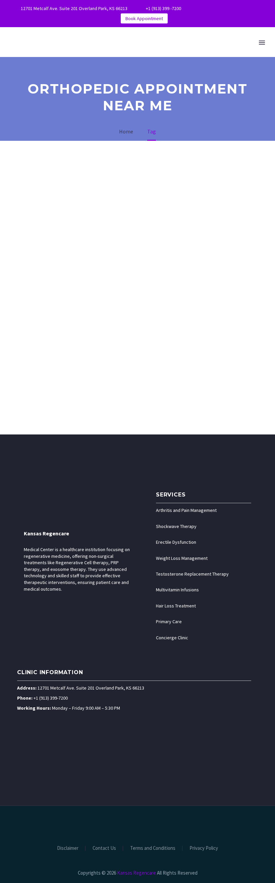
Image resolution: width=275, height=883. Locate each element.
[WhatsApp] (258, 8)
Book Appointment (144, 18)
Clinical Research (135, 63)
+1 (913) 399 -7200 (163, 8)
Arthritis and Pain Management (186, 510)
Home (52, 63)
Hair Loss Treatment (176, 606)
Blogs (182, 63)
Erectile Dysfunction (176, 542)
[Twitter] (228, 8)
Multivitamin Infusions (177, 590)
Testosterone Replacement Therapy (192, 574)
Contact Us (104, 848)
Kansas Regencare (46, 533)
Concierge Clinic (172, 638)
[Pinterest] (248, 8)
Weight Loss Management (182, 558)
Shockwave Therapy (176, 526)
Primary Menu (262, 43)
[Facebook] (208, 8)
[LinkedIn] (218, 8)
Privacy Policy (203, 848)
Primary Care (169, 622)
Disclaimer (67, 848)
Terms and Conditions (152, 848)
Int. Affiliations (226, 63)
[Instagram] (238, 8)
